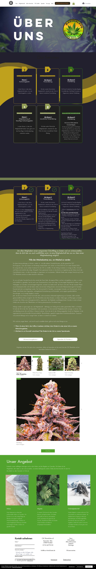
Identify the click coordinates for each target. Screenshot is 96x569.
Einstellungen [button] (72, 566)
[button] (73, 3)
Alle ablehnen (80, 566)
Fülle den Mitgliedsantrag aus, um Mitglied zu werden (49, 260)
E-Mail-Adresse (18, 545)
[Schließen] (94, 566)
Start (71, 538)
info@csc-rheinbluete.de (48, 550)
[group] (48, 411)
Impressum (54, 560)
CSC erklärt (70, 540)
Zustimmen (88, 566)
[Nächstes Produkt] (81, 409)
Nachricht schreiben (19, 549)
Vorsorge (71, 545)
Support (71, 543)
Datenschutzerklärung (17, 567)
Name (16, 541)
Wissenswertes (70, 550)
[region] (25, 86)
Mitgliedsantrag (28, 209)
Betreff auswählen (18, 556)
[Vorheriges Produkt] (14, 409)
